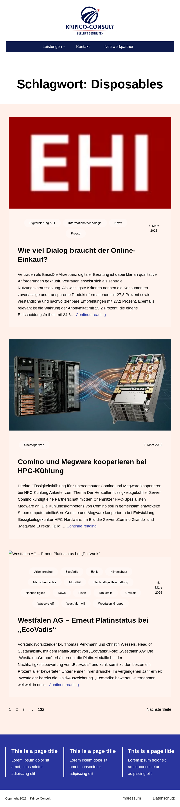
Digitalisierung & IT (42, 223)
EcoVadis (71, 571)
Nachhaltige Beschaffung (111, 582)
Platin (82, 592)
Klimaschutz (118, 571)
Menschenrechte (44, 582)
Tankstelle (106, 592)
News (118, 223)
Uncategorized (34, 445)
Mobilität (75, 582)
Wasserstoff (46, 603)
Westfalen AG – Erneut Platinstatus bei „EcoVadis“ (83, 624)
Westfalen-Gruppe (111, 603)
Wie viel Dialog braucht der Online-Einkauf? (76, 255)
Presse (76, 233)
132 (41, 709)
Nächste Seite (159, 709)
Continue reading (91, 315)
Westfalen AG (76, 603)
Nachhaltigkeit (35, 592)
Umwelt (130, 592)
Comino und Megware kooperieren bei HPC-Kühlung (82, 466)
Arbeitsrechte (43, 571)
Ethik (94, 571)
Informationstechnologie (85, 223)
